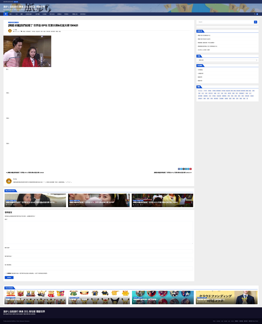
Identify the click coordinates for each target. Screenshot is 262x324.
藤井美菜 (216, 98)
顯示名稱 (7, 247)
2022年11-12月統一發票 (204, 50)
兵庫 (253, 90)
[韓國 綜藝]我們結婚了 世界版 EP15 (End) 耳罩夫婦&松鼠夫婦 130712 (30, 202)
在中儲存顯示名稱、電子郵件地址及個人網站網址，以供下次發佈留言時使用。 (27, 273)
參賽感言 (236, 321)
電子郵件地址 (8, 256)
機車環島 (224, 95)
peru (229, 321)
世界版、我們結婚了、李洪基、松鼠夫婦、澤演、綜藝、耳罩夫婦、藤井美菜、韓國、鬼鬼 (41, 31)
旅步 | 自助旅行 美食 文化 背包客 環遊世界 (24, 6)
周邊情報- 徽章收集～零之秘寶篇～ (206, 42)
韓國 (241, 98)
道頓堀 (226, 98)
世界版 (209, 90)
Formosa (200, 90)
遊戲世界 (200, 77)
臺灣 (22, 14)
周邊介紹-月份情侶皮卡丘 (204, 35)
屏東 (233, 93)
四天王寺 (211, 93)
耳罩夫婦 (247, 95)
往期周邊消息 (13, 297)
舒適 (212, 98)
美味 (239, 95)
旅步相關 (38, 14)
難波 (234, 98)
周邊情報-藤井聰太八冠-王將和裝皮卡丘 (207, 46)
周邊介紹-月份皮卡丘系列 (204, 39)
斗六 (250, 93)
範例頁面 (241, 321)
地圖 (215, 93)
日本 (17, 14)
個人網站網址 (8, 264)
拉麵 (247, 93)
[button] (254, 14)
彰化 (237, 93)
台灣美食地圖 (29, 14)
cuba (222, 321)
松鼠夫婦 (219, 95)
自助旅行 (200, 98)
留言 (6, 219)
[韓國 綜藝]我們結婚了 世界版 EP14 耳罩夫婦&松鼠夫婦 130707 (91, 202)
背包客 (252, 95)
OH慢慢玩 (200, 69)
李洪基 (214, 95)
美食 (243, 95)
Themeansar (26, 321)
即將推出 (59, 14)
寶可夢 (229, 93)
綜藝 (236, 95)
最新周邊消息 (140, 297)
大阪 (222, 93)
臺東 (205, 98)
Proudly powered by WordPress (9, 321)
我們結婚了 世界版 (15, 22)
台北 (203, 93)
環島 (232, 95)
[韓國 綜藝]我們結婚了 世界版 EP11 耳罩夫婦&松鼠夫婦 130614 (172, 172)
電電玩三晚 (74, 14)
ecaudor (225, 321)
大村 (218, 93)
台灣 (206, 93)
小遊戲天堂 (200, 73)
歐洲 (11, 14)
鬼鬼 (244, 98)
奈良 (225, 93)
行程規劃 (221, 98)
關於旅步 (246, 321)
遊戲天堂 (200, 80)
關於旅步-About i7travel (253, 321)
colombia (218, 321)
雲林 (237, 98)
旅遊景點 (205, 95)
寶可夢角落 (83, 14)
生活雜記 (45, 14)
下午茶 (205, 90)
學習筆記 (66, 14)
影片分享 (10, 22)
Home (214, 321)
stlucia (232, 321)
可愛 (199, 93)
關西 (230, 98)
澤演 (229, 95)
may (16, 29)
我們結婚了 (241, 93)
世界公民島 (52, 14)
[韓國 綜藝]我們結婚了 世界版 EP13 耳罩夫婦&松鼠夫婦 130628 (25, 172)
